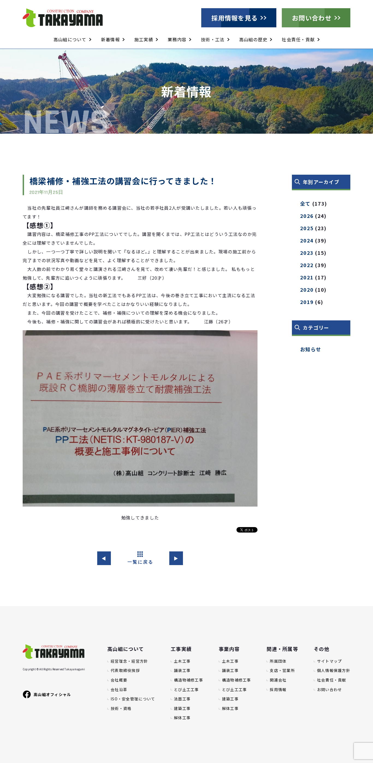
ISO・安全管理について (133, 698)
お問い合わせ (312, 17)
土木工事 (182, 661)
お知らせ (310, 349)
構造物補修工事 (188, 680)
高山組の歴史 (253, 39)
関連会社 (278, 680)
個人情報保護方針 (333, 670)
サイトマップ (329, 661)
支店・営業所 (282, 670)
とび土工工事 (186, 689)
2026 (306, 215)
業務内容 (177, 39)
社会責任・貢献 (298, 39)
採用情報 (278, 689)
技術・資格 (121, 708)
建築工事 (182, 708)
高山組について (70, 39)
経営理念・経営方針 (129, 661)
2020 (306, 289)
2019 (306, 301)
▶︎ (176, 558)
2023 (306, 252)
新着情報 (110, 39)
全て (305, 203)
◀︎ (104, 558)
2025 (306, 228)
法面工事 (182, 698)
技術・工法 (212, 39)
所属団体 (278, 661)
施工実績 (143, 39)
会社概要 (119, 680)
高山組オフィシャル (52, 694)
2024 (306, 240)
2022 (306, 264)
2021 (306, 277)
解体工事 (182, 717)
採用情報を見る (234, 17)
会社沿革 (119, 689)
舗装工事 (182, 670)
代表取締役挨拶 (125, 670)
